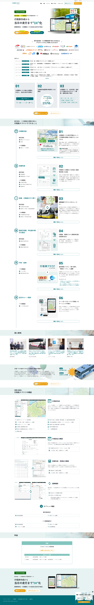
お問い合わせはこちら (54, 113)
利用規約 (14, 599)
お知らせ (75, 0)
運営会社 (31, 599)
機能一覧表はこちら (58, 157)
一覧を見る (47, 78)
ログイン (80, 0)
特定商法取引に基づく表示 (22, 599)
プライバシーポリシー (7, 599)
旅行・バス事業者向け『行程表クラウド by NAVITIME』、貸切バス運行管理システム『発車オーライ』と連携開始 (70, 284)
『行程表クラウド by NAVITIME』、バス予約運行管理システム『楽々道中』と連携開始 (70, 282)
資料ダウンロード (22, 32)
